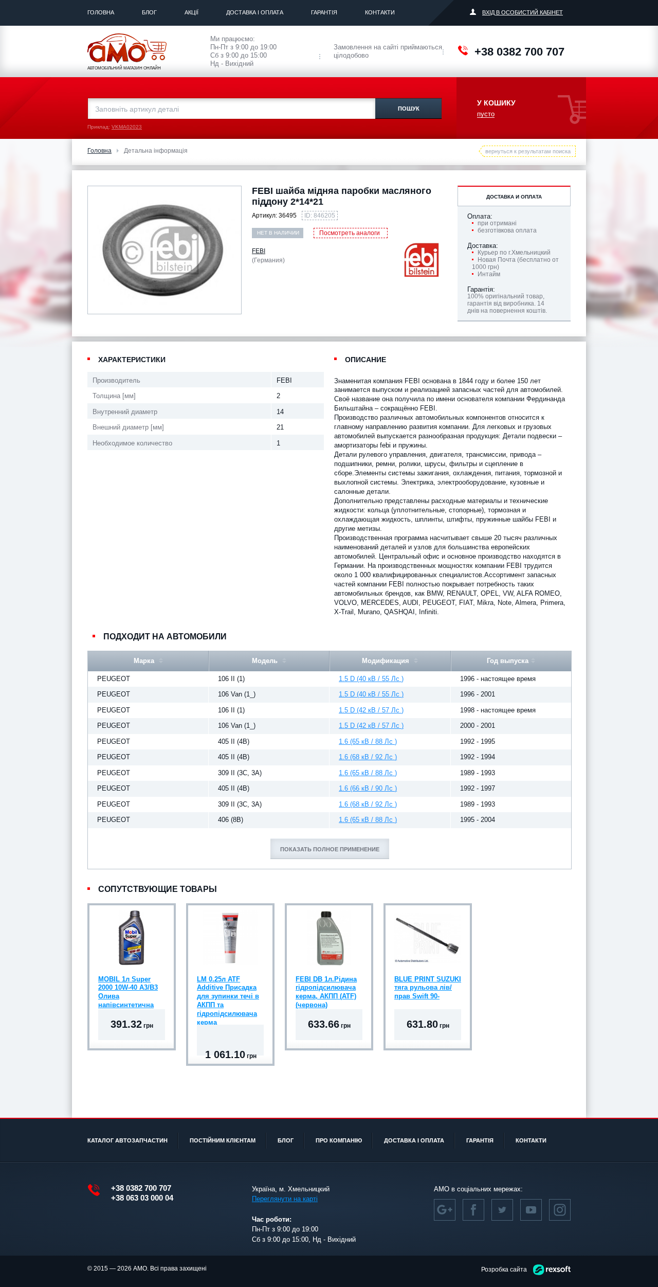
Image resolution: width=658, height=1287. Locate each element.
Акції (191, 12)
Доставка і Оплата (254, 12)
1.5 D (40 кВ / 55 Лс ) (371, 679)
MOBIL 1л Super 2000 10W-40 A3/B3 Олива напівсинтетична (128, 989)
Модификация (386, 661)
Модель (266, 661)
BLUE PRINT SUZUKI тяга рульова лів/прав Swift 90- (427, 987)
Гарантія (324, 12)
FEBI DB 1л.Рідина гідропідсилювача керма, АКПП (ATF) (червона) (326, 989)
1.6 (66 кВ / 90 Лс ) (368, 788)
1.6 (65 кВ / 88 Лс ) (368, 741)
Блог (149, 12)
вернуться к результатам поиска (528, 151)
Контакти (380, 12)
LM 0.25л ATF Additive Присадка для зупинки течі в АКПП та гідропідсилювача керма (228, 989)
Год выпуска (507, 661)
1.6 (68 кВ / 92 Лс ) (368, 757)
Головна (100, 12)
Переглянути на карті (285, 1199)
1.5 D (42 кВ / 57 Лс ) (371, 710)
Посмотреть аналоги (349, 233)
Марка (145, 661)
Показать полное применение (329, 849)
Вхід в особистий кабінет (522, 12)
